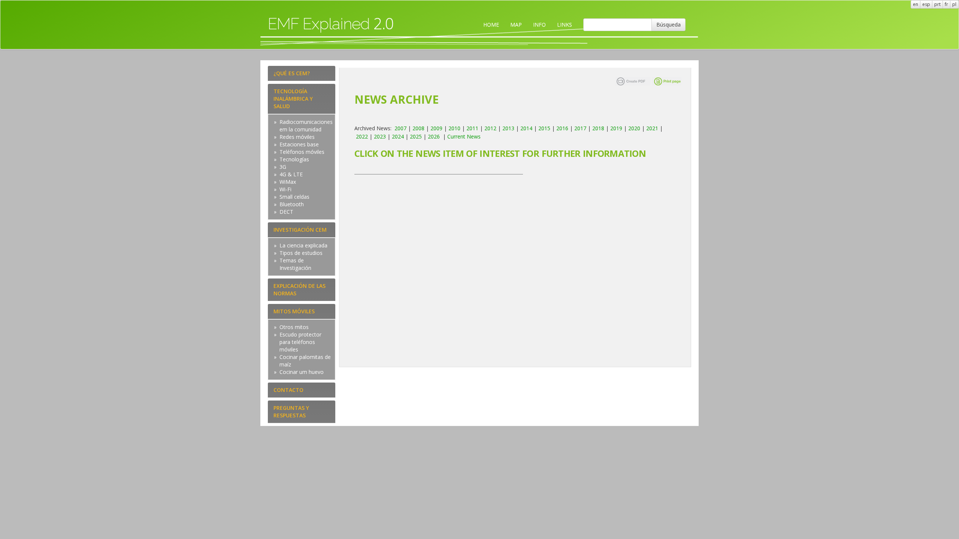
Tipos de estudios (301, 252)
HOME (491, 24)
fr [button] (946, 4)
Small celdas (294, 196)
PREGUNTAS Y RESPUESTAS (291, 411)
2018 (598, 128)
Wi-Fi (285, 189)
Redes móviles (297, 136)
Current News (464, 136)
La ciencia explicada (303, 245)
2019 (616, 128)
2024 (398, 136)
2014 (526, 128)
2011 (472, 128)
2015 (544, 128)
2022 (362, 136)
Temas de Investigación (295, 264)
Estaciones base (299, 144)
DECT (286, 211)
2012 (490, 128)
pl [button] (954, 4)
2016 (562, 128)
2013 (508, 128)
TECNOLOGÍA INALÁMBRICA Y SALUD (293, 99)
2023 (380, 136)
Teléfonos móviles (301, 151)
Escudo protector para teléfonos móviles (300, 342)
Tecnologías (294, 159)
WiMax (287, 181)
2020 (634, 128)
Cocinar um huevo (301, 371)
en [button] (915, 4)
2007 (400, 128)
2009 (436, 128)
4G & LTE (291, 174)
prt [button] (937, 4)
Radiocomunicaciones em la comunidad (306, 125)
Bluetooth (291, 204)
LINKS (564, 24)
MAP (516, 24)
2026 (434, 136)
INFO (539, 24)
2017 (580, 128)
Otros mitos (294, 327)
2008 (418, 128)
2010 (454, 128)
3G (282, 166)
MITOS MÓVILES (294, 311)
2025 (416, 136)
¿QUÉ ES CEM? (291, 73)
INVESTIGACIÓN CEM (300, 229)
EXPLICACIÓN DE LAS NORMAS (299, 289)
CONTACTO (288, 389)
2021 (652, 128)
